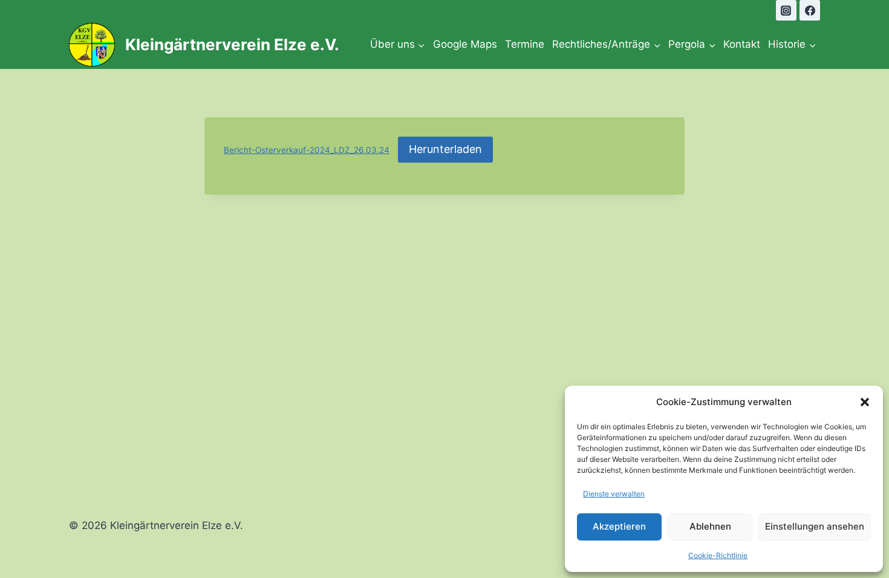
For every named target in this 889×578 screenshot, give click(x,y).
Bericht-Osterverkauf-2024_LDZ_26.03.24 (306, 150)
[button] (865, 402)
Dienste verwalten (614, 493)
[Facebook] (809, 10)
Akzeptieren (619, 526)
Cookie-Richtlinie (717, 555)
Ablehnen (710, 526)
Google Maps (465, 44)
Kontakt (741, 44)
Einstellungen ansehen (814, 526)
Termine (524, 44)
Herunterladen (445, 149)
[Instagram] (786, 10)
